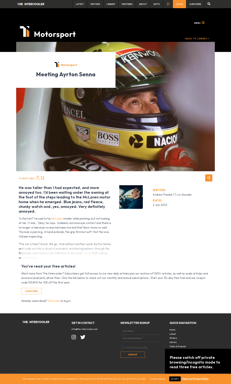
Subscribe (195, 4)
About (143, 4)
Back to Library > (197, 38)
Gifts (156, 4)
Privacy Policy (140, 347)
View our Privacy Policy (195, 378)
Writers (95, 4)
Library (111, 4)
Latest (80, 4)
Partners (127, 4)
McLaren (57, 218)
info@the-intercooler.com (85, 329)
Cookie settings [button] (157, 378)
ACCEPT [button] (175, 379)
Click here (54, 301)
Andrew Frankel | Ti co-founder (172, 194)
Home (172, 329)
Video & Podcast (178, 346)
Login (179, 4)
